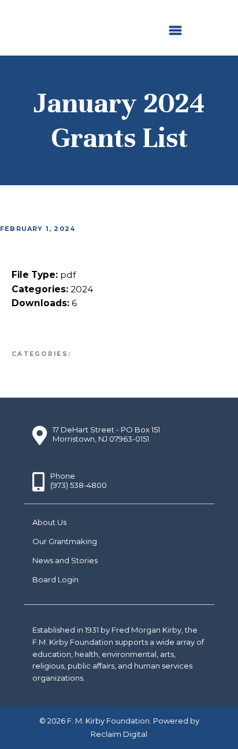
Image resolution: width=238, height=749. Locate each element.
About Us (49, 522)
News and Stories (65, 560)
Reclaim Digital (119, 734)
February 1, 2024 (37, 229)
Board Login (55, 579)
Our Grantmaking (64, 541)
